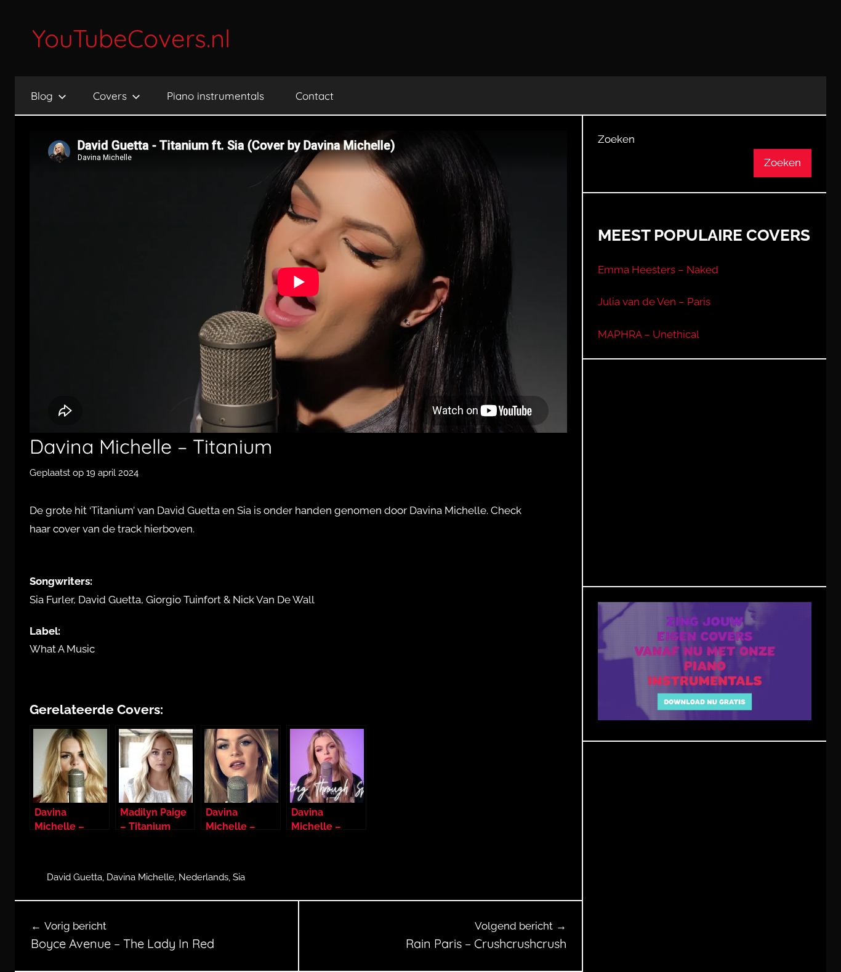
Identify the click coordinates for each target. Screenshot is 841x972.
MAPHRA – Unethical (648, 334)
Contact (315, 95)
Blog (42, 95)
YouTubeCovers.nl (131, 38)
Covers (110, 95)
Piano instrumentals (215, 95)
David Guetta (74, 877)
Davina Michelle (140, 877)
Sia (239, 877)
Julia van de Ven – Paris (654, 301)
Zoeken (616, 139)
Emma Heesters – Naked (658, 269)
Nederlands (203, 877)
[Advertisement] (705, 488)
